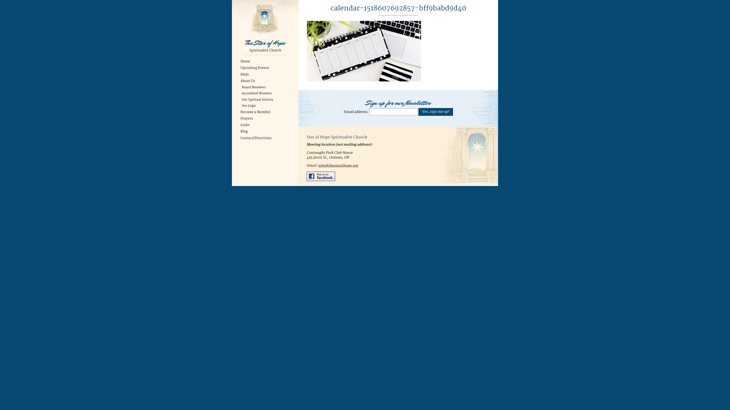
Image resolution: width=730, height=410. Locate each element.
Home (245, 61)
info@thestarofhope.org (338, 166)
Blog (244, 131)
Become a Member (255, 112)
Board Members (254, 87)
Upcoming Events (254, 68)
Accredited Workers (257, 93)
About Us (247, 81)
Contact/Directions (256, 138)
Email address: (356, 112)
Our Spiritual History (257, 99)
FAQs (244, 74)
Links (245, 125)
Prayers (246, 118)
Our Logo (249, 105)
